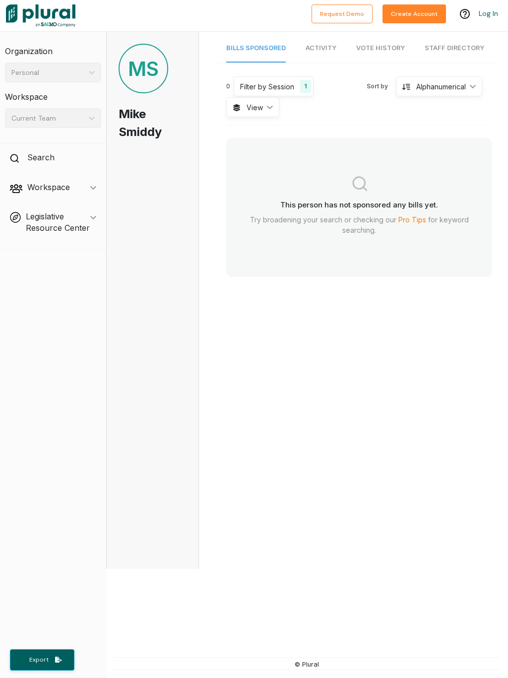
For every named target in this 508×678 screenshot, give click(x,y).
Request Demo (342, 14)
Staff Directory (454, 48)
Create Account (414, 14)
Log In (488, 13)
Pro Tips (412, 219)
